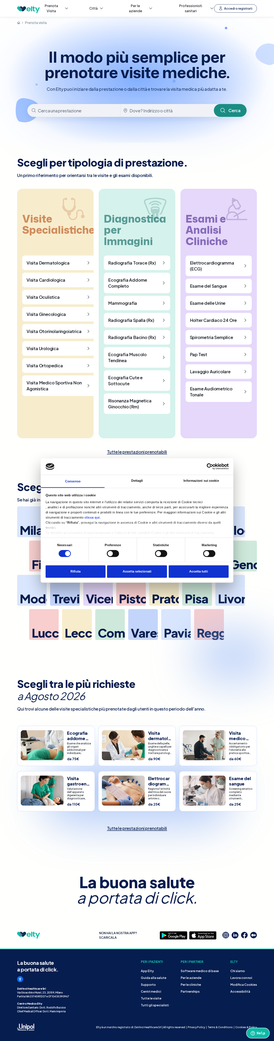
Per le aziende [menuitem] (191, 978)
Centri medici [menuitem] (151, 991)
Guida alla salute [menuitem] (153, 978)
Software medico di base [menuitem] (200, 971)
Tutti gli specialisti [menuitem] (155, 1005)
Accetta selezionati (137, 571)
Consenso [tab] (72, 481)
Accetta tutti (198, 571)
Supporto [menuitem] (148, 984)
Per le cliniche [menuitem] (191, 984)
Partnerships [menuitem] (190, 991)
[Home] (18, 22)
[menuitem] (54, 8)
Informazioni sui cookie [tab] (201, 480)
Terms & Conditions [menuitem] (220, 1027)
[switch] (113, 553)
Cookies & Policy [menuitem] (246, 1027)
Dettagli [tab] (137, 480)
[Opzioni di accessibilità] (20, 979)
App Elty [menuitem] (147, 971)
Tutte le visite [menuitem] (151, 998)
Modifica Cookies (243, 984)
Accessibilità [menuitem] (240, 991)
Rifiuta (75, 571)
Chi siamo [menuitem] (237, 971)
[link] (137, 452)
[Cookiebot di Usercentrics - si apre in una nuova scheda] (210, 466)
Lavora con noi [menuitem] (241, 978)
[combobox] (74, 110)
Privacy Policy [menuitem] (196, 1027)
